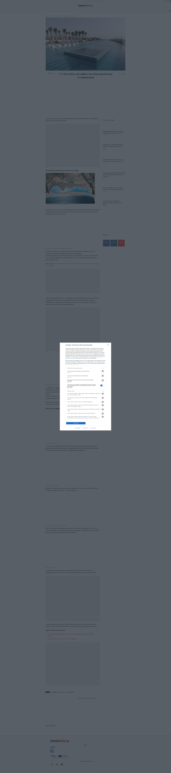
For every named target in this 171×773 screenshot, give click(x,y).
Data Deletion (78, 427)
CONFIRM (75, 423)
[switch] (102, 371)
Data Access (85, 427)
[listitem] (85, 368)
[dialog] (85, 387)
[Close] (108, 345)
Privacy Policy (93, 427)
